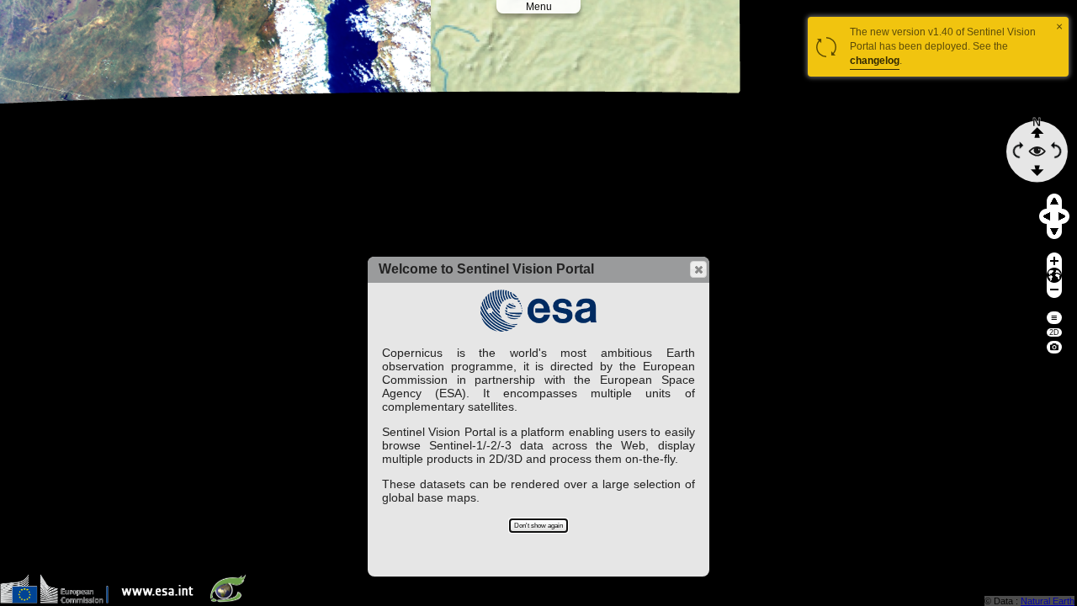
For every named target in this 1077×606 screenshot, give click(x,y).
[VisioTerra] (231, 599)
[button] (698, 269)
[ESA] (161, 599)
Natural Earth (1047, 601)
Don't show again (538, 525)
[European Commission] (58, 599)
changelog (874, 60)
